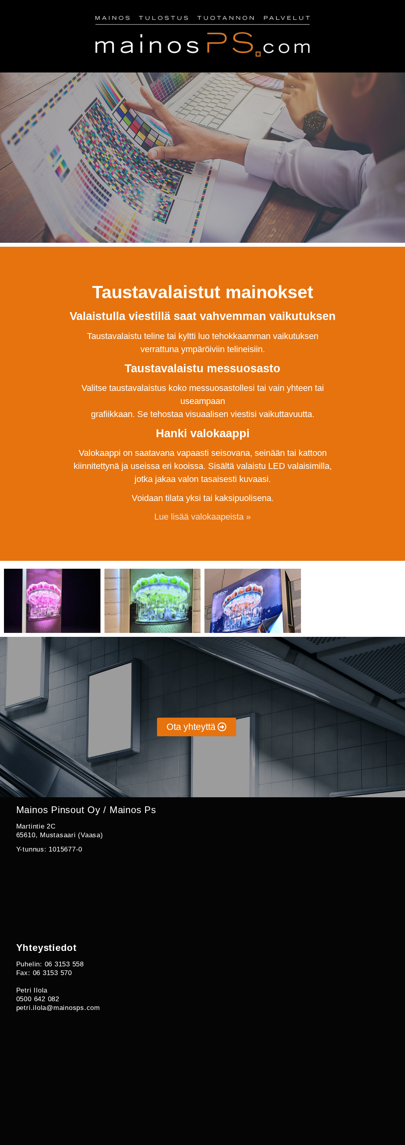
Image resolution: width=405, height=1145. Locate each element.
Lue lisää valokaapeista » (202, 517)
